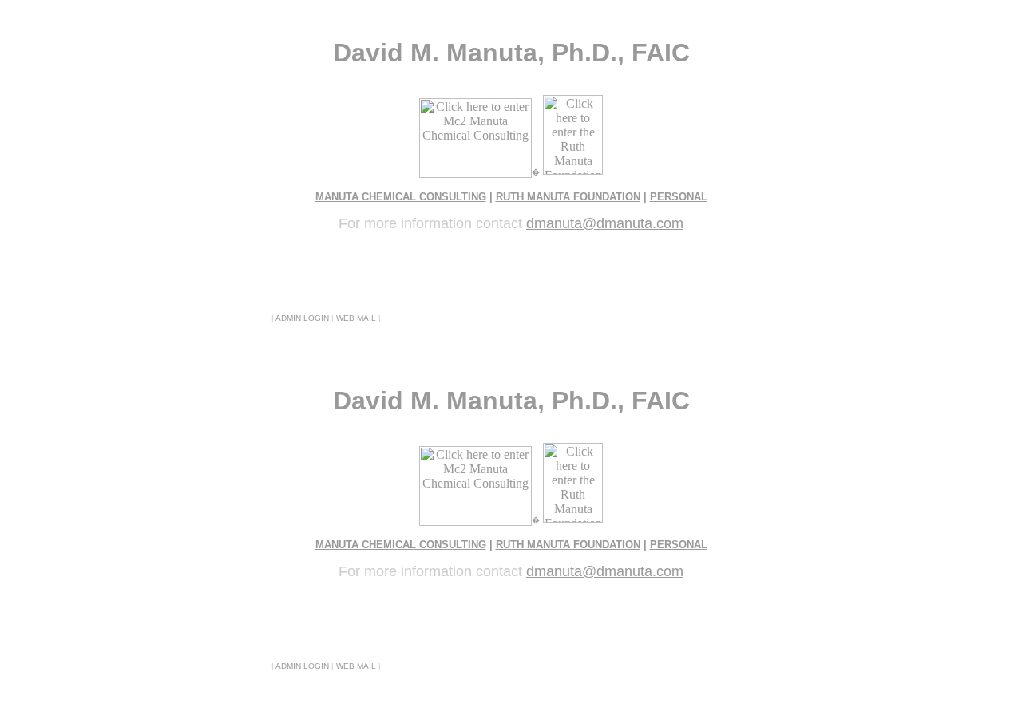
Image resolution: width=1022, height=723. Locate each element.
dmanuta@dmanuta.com (604, 223)
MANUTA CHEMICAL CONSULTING (400, 197)
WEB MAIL (356, 318)
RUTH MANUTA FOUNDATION (568, 197)
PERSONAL (678, 197)
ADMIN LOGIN (302, 318)
